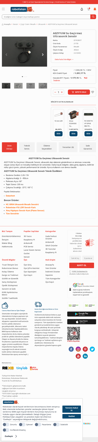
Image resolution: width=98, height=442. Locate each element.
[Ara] (93, 16)
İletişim (5, 239)
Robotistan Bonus (10, 268)
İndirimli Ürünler (52, 271)
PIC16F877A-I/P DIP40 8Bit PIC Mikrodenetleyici (88, 123)
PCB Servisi (28, 246)
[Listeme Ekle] (92, 92)
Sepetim (49, 275)
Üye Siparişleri (30, 271)
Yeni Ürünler (50, 268)
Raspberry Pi (29, 239)
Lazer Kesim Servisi (32, 250)
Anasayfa (7, 24)
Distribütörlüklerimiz (11, 236)
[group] (24, 51)
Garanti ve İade (9, 289)
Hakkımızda (7, 246)
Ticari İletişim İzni (10, 265)
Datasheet (10, 196)
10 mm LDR (58, 121)
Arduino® (28, 243)
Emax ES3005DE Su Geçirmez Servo (72, 123)
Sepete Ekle (80, 92)
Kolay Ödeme (8, 271)
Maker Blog (7, 243)
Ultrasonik (41, 24)
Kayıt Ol (81, 265)
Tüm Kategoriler (52, 278)
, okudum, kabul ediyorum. (79, 272)
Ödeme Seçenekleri (47, 147)
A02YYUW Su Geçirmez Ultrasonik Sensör (62, 24)
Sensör (15, 24)
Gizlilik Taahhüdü (10, 298)
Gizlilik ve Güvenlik (10, 278)
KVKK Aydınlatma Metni (9, 293)
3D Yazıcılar (50, 249)
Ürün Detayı (9, 147)
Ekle (58, 133)
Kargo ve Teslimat (10, 275)
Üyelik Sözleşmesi (10, 285)
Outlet (27, 253)
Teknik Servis (27, 147)
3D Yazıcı (28, 236)
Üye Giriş (28, 265)
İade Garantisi (88, 147)
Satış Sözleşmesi (9, 282)
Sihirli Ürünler (51, 245)
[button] (22, 76)
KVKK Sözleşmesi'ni (79, 271)
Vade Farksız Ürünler (51, 237)
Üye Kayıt (28, 275)
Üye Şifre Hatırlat (31, 268)
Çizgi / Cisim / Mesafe (28, 24)
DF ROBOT (78, 40)
